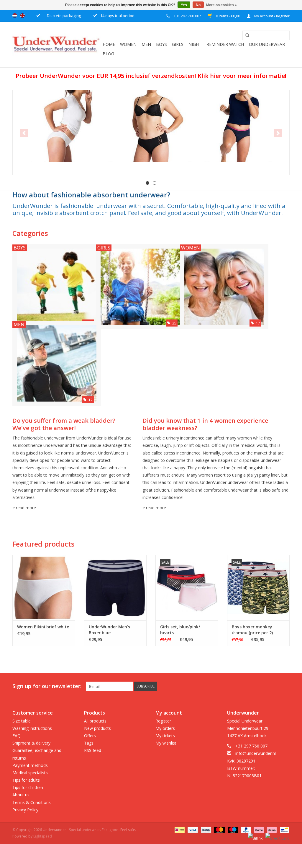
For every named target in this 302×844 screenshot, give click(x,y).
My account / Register (271, 16)
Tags (88, 743)
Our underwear (267, 44)
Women (128, 44)
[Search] (245, 36)
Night (194, 44)
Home (109, 44)
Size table (21, 721)
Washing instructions (32, 728)
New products (97, 728)
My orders (165, 728)
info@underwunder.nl (255, 753)
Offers (90, 735)
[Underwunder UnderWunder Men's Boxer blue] (115, 587)
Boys (161, 44)
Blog (108, 53)
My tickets (165, 735)
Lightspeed (42, 836)
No (198, 5)
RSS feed (92, 750)
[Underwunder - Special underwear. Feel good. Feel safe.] (56, 44)
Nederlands (14, 15)
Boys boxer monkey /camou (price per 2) (252, 629)
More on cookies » (221, 5)
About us (20, 795)
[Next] (278, 133)
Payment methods (30, 765)
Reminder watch (225, 44)
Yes (184, 5)
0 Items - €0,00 (228, 16)
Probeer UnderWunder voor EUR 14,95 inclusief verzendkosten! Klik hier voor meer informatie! (151, 76)
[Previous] (24, 133)
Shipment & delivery (31, 743)
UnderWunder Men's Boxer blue (109, 629)
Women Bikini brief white (43, 627)
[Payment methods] (179, 829)
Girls (177, 44)
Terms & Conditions (31, 802)
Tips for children (27, 787)
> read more (24, 507)
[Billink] (254, 835)
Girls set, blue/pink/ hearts (180, 629)
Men (146, 44)
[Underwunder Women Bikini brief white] (43, 587)
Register (163, 721)
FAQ (16, 735)
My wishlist (165, 743)
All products (95, 721)
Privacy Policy (25, 810)
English (22, 15)
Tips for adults (26, 780)
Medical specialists (30, 772)
